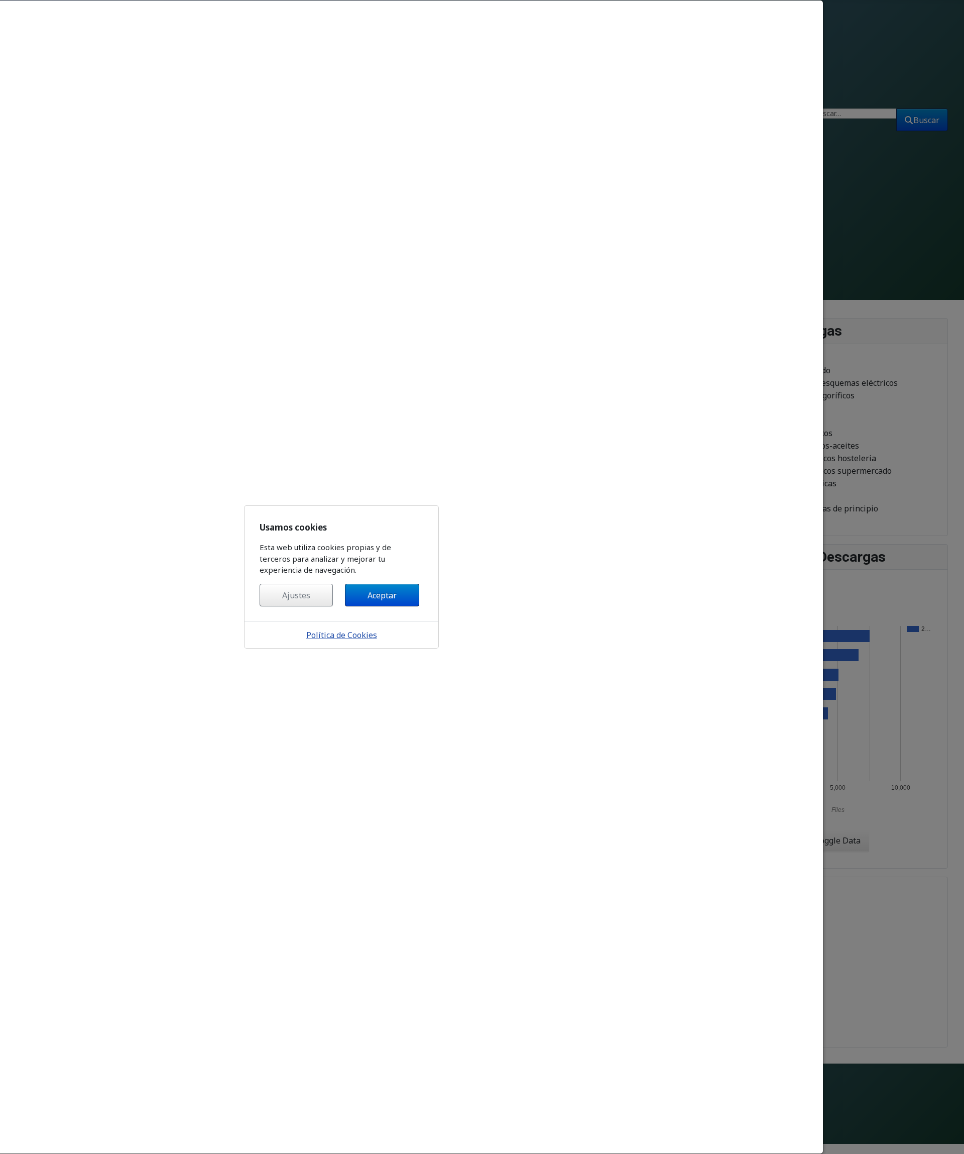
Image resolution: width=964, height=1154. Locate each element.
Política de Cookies (341, 635)
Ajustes (296, 595)
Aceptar (382, 595)
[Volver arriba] (948, 1135)
